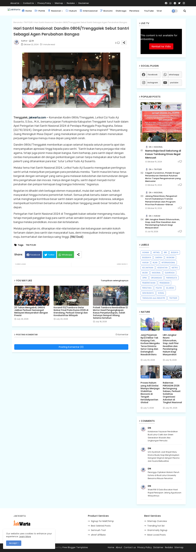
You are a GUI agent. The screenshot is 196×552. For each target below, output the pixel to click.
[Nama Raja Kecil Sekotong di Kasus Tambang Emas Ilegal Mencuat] (161, 122)
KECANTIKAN (147, 267)
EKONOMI (170, 257)
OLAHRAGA (170, 272)
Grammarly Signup (157, 530)
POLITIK (159, 288)
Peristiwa (134, 10)
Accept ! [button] (13, 543)
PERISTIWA (147, 288)
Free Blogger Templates (75, 547)
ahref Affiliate (98, 534)
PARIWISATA (171, 277)
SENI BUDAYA (148, 293)
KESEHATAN (162, 267)
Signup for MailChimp (102, 521)
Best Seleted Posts (101, 525)
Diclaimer (158, 547)
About (119, 547)
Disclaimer (83, 3)
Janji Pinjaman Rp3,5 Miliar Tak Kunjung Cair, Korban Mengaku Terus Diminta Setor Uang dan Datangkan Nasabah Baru (150, 345)
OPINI (144, 277)
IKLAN (155, 262)
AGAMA (145, 252)
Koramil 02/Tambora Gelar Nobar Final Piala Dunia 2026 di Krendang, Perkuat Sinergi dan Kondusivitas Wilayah (71, 311)
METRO (175, 267)
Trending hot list (156, 525)
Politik (41, 10)
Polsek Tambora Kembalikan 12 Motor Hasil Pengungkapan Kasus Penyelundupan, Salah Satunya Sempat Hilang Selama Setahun (110, 312)
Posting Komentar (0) (71, 346)
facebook (152, 74)
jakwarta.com (37, 117)
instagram (152, 82)
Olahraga (121, 10)
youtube (174, 82)
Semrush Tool (98, 530)
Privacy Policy (44, 3)
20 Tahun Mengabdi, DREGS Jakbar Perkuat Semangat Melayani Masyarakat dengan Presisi (31, 311)
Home (28, 10)
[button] (185, 11)
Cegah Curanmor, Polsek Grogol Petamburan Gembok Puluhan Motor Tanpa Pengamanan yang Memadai (163, 177)
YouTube (149, 10)
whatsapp (174, 74)
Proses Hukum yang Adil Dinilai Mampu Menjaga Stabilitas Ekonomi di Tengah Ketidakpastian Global (150, 392)
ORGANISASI (156, 277)
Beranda (17, 22)
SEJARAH (170, 288)
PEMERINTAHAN (148, 283)
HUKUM (145, 262)
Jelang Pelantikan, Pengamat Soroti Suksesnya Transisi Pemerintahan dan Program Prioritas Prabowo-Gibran (161, 200)
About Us (15, 3)
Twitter (51, 254)
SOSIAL (161, 293)
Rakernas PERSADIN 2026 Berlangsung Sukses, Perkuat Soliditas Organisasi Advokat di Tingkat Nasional (172, 392)
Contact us (28, 3)
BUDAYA (174, 252)
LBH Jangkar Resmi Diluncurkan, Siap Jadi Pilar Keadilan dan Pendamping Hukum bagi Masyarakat (162, 223)
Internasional (90, 10)
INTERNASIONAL (168, 262)
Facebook (35, 254)
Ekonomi (108, 10)
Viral (159, 10)
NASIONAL (156, 272)
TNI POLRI (28, 22)
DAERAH (158, 257)
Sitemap (59, 3)
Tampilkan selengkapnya (114, 280)
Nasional (56, 10)
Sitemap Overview (157, 521)
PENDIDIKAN (165, 283)
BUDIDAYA (146, 257)
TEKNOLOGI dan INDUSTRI (153, 298)
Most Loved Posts (156, 534)
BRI (165, 252)
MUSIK (145, 272)
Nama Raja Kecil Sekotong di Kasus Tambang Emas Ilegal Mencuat (163, 154)
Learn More (25, 536)
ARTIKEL (156, 252)
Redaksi (71, 3)
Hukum (73, 10)
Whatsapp (67, 254)
